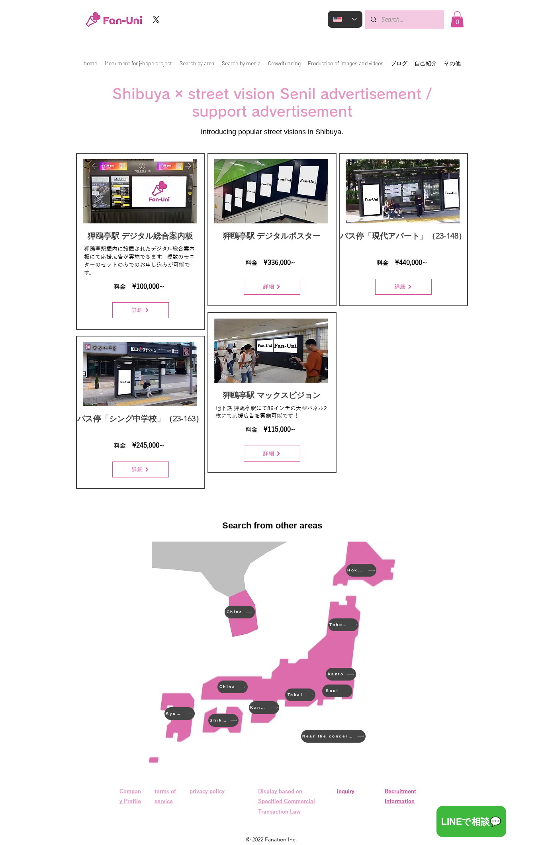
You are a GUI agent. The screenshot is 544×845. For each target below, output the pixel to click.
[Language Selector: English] (345, 19)
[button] (457, 19)
